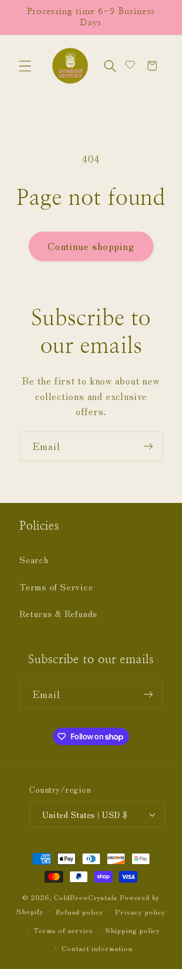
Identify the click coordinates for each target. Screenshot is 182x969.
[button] (25, 66)
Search (34, 559)
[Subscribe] (148, 446)
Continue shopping (91, 246)
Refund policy (79, 911)
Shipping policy (133, 930)
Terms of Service (56, 586)
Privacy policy (140, 911)
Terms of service (63, 930)
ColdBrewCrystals (86, 897)
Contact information (97, 948)
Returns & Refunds (58, 613)
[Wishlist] (130, 65)
